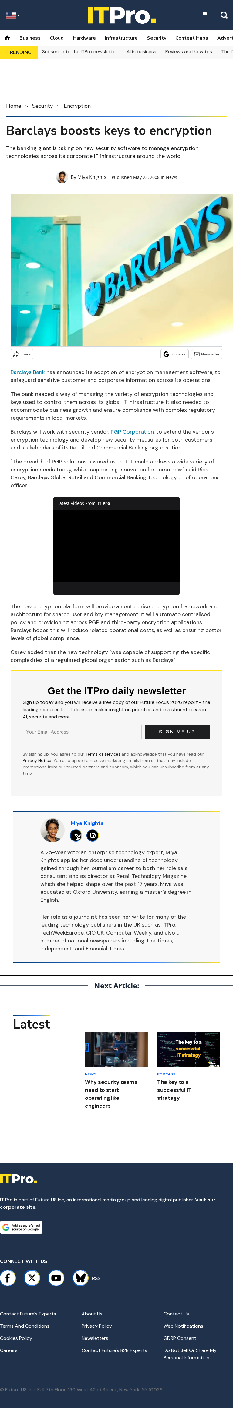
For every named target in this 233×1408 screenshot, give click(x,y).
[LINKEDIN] (94, 835)
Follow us (178, 354)
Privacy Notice (37, 760)
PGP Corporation (132, 431)
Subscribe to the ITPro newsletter (79, 51)
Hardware (84, 38)
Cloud (57, 38)
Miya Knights (91, 177)
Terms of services (104, 754)
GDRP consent (180, 1338)
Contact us (176, 1314)
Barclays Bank (28, 372)
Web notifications (183, 1326)
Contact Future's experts (28, 1314)
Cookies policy (16, 1338)
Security (156, 38)
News (171, 177)
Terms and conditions (24, 1326)
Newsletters (95, 1338)
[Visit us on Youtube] (56, 1278)
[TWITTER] (77, 835)
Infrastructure (121, 38)
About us (92, 1314)
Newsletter (210, 354)
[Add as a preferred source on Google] (21, 1227)
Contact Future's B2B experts (114, 1350)
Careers (9, 1350)
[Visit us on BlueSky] (78, 1278)
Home (13, 106)
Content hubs (191, 38)
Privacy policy (97, 1326)
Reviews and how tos (188, 51)
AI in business (141, 51)
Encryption (77, 106)
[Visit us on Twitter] (31, 1278)
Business (30, 38)
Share (26, 354)
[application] (116, 546)
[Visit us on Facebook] (7, 1278)
